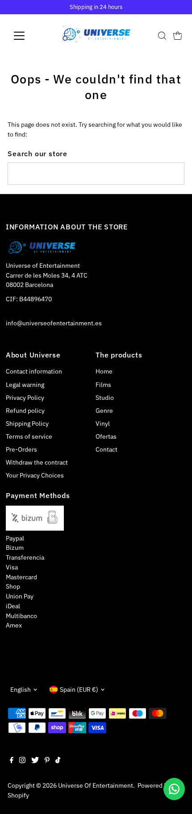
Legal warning (25, 385)
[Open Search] (162, 36)
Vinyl (103, 423)
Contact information (34, 371)
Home (104, 371)
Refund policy (25, 411)
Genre (104, 411)
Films (103, 385)
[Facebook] (12, 761)
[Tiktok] (58, 761)
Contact (106, 449)
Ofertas (106, 436)
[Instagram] (22, 761)
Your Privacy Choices (35, 475)
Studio (105, 398)
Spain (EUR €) (79, 689)
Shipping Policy (27, 423)
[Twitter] (35, 761)
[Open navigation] (28, 36)
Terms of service (29, 436)
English (20, 689)
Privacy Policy (25, 398)
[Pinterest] (47, 761)
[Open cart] (177, 35)
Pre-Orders (21, 449)
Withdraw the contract (37, 462)
